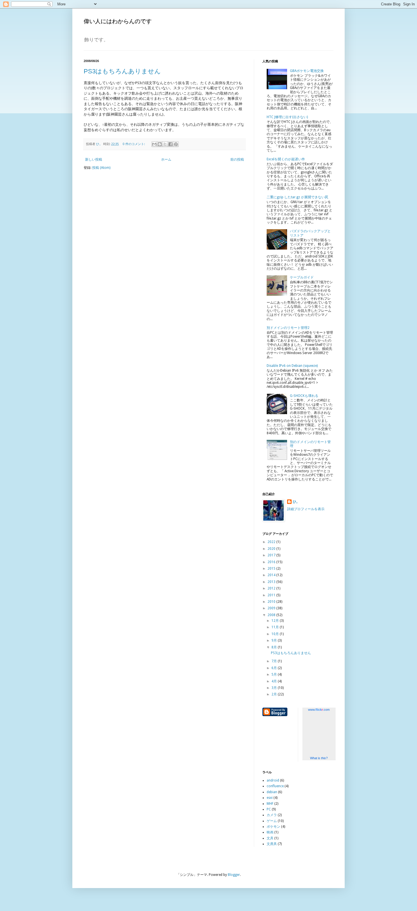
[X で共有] (165, 144)
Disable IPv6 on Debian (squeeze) (292, 366)
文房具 (272, 844)
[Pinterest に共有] (176, 144)
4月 (274, 681)
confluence (275, 786)
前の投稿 (237, 159)
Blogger (234, 875)
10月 (275, 634)
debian (272, 792)
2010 (272, 602)
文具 (270, 838)
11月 (275, 627)
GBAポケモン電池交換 (307, 71)
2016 (272, 562)
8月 (274, 647)
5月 (274, 674)
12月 (275, 621)
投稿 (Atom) (101, 168)
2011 (272, 595)
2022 (272, 542)
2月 (274, 694)
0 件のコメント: (134, 144)
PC (269, 809)
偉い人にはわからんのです (118, 21)
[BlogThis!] (160, 144)
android (273, 780)
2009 (272, 608)
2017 (272, 555)
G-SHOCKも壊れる (304, 396)
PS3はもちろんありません (122, 71)
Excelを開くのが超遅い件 (286, 159)
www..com (319, 709)
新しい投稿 (93, 159)
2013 (272, 582)
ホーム (166, 159)
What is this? (319, 758)
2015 (272, 569)
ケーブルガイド (302, 277)
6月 (274, 668)
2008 (272, 615)
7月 (274, 661)
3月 (274, 688)
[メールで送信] (154, 144)
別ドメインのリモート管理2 (288, 328)
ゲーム (272, 821)
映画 (270, 832)
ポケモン (273, 827)
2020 (272, 549)
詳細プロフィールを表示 (306, 509)
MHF (270, 804)
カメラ (272, 815)
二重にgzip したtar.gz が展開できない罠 (297, 197)
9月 (274, 640)
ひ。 (296, 502)
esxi (270, 798)
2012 (272, 588)
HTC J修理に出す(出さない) (287, 117)
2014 (272, 575)
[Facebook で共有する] (170, 144)
